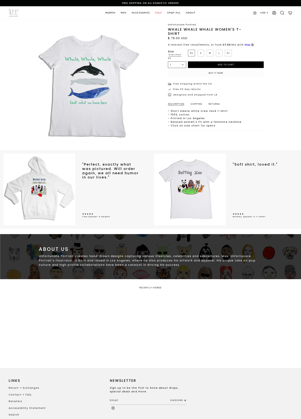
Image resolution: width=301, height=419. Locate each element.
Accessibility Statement (27, 408)
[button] (110, 13)
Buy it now (216, 73)
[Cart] (290, 13)
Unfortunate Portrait (182, 24)
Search (14, 414)
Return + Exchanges (24, 388)
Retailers (15, 401)
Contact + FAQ (20, 394)
